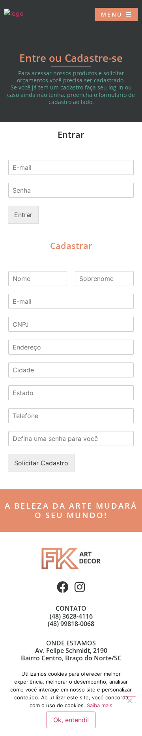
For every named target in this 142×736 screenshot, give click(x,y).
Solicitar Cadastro (41, 463)
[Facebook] (63, 587)
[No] (129, 699)
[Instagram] (80, 587)
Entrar (23, 215)
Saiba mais (99, 705)
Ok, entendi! (71, 720)
